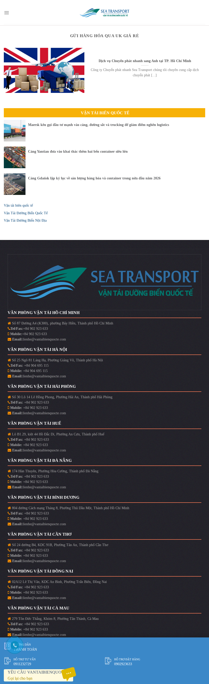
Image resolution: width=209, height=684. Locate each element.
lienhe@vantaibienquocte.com (44, 339)
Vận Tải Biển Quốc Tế (105, 113)
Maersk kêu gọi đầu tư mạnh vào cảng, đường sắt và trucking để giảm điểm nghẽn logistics (98, 125)
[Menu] (6, 13)
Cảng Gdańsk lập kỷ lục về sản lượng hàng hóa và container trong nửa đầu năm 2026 (94, 178)
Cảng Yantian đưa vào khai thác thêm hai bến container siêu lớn (78, 151)
